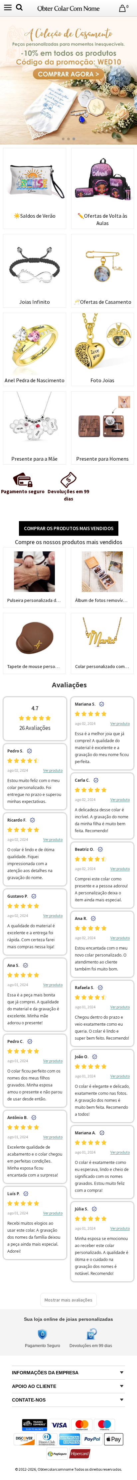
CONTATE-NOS (29, 1400)
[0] (122, 8)
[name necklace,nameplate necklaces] (68, 7)
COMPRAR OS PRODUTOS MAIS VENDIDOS (68, 528)
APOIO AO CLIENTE (34, 1386)
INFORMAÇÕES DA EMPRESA (45, 1372)
